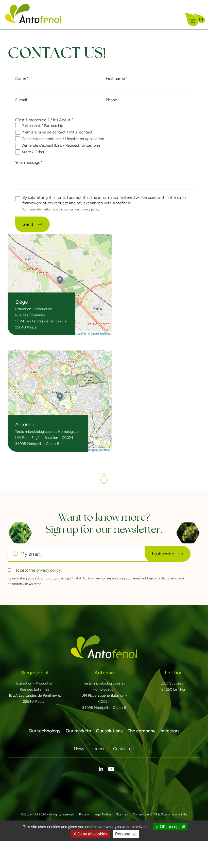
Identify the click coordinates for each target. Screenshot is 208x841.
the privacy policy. (45, 570)
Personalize (126, 834)
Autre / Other (33, 152)
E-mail (21, 100)
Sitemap (122, 814)
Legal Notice (102, 814)
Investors (170, 731)
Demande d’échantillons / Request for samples (61, 145)
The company (141, 731)
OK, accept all (172, 827)
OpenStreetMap (100, 333)
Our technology (45, 731)
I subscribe (163, 554)
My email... (31, 554)
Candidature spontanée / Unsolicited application (63, 138)
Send (28, 224)
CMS (153, 814)
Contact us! (123, 748)
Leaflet (81, 333)
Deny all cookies (91, 834)
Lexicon (99, 748)
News (79, 748)
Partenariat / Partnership (42, 125)
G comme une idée (174, 814)
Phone (111, 100)
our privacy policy (87, 209)
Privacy (84, 814)
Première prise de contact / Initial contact (57, 132)
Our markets (78, 731)
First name (115, 78)
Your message (27, 163)
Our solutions (109, 731)
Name (20, 78)
